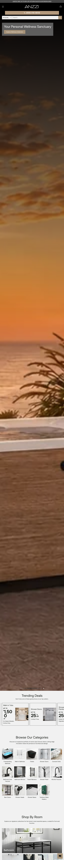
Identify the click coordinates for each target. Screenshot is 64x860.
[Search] (60, 17)
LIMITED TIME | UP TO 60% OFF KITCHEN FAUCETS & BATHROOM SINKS (32, 1)
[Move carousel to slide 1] (22, 688)
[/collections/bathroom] (32, 840)
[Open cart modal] (60, 6)
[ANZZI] (32, 6)
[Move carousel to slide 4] (39, 688)
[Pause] (43, 688)
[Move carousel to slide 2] (28, 688)
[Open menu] (3, 6)
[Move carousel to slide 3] (33, 688)
